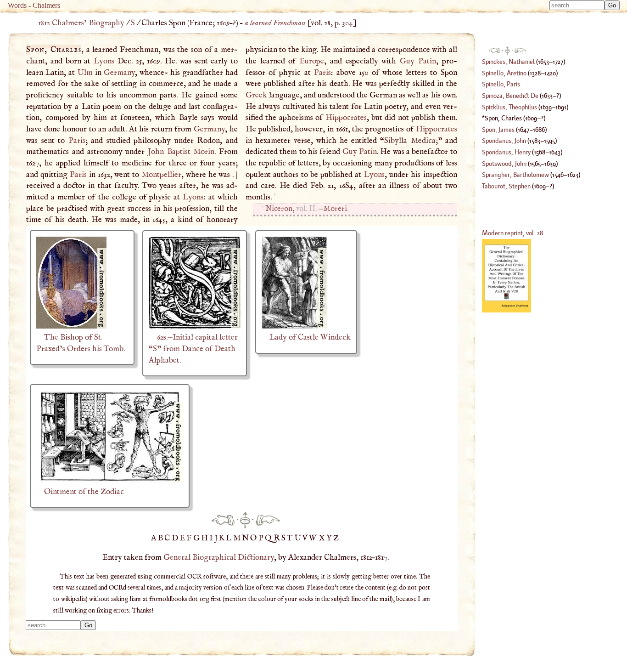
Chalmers (46, 5)
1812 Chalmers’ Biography (81, 23)
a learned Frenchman (275, 23)
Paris (76, 141)
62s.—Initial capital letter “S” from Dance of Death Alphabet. (193, 348)
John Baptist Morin (181, 152)
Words (17, 5)
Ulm (85, 73)
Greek (256, 95)
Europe (311, 61)
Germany (119, 73)
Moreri (335, 209)
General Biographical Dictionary (218, 557)
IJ (214, 538)
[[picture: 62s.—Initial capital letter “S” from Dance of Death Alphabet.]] (195, 326)
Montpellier (161, 175)
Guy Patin (418, 61)
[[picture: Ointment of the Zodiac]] (109, 480)
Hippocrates (346, 118)
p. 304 (344, 23)
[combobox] (577, 5)
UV (302, 538)
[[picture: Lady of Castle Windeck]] (294, 326)
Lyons (104, 61)
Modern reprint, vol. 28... (515, 233)
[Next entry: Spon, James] (268, 520)
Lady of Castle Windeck (310, 337)
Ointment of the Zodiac (84, 492)
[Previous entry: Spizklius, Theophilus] (223, 520)
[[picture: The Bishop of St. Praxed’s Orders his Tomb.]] (71, 326)
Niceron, (279, 209)
